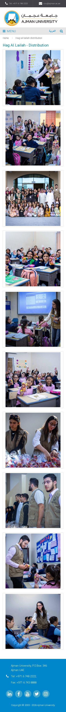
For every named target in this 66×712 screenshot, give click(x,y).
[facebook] (18, 694)
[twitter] (36, 694)
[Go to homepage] (33, 17)
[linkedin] (9, 694)
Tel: (18, 3)
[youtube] (27, 694)
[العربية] (52, 31)
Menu (11, 31)
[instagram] (46, 694)
